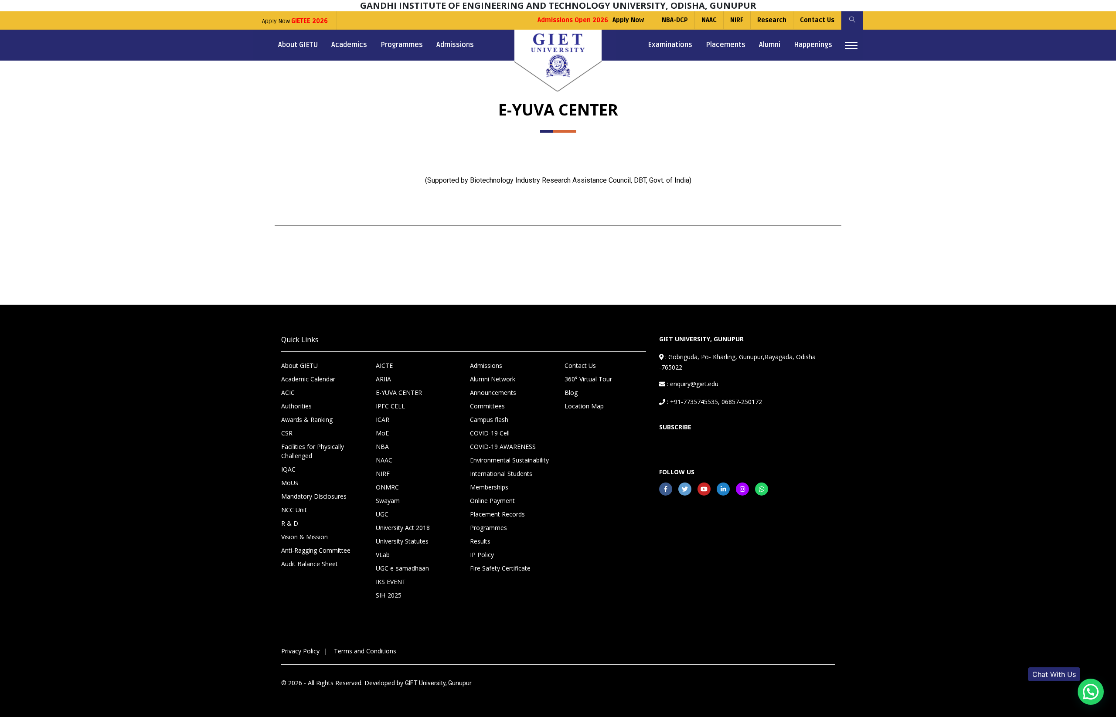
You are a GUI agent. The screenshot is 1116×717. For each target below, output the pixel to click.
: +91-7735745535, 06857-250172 (713, 402)
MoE (382, 433)
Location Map (584, 406)
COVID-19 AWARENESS (503, 446)
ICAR (382, 419)
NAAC (709, 20)
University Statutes (402, 541)
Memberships (489, 487)
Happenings (813, 45)
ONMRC (387, 487)
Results (480, 541)
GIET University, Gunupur (438, 683)
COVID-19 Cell (490, 433)
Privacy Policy (300, 651)
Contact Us (817, 20)
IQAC (288, 469)
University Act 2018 (403, 527)
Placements (725, 45)
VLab (383, 554)
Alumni (769, 45)
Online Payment (492, 500)
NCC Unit (294, 510)
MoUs (289, 483)
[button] (1091, 692)
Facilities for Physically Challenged (312, 451)
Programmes (402, 45)
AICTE (384, 365)
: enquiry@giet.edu (691, 384)
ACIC (288, 392)
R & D (289, 523)
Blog (571, 392)
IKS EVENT (391, 582)
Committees (487, 406)
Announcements (493, 392)
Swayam (388, 500)
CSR (287, 433)
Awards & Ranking (307, 419)
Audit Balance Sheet (309, 564)
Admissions (455, 45)
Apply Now (295, 21)
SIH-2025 (388, 595)
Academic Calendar (308, 379)
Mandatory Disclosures (314, 496)
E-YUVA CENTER (399, 392)
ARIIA (383, 379)
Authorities (296, 406)
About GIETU (298, 45)
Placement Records (497, 514)
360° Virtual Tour (588, 379)
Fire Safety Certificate (500, 568)
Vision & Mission (304, 537)
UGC (382, 514)
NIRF (737, 20)
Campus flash (489, 419)
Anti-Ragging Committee (315, 550)
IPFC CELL (390, 406)
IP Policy (482, 554)
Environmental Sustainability (509, 460)
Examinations (670, 45)
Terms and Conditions (365, 651)
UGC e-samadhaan (402, 568)
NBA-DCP (675, 20)
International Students (501, 473)
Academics (349, 45)
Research (771, 20)
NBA (382, 446)
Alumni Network (492, 379)
